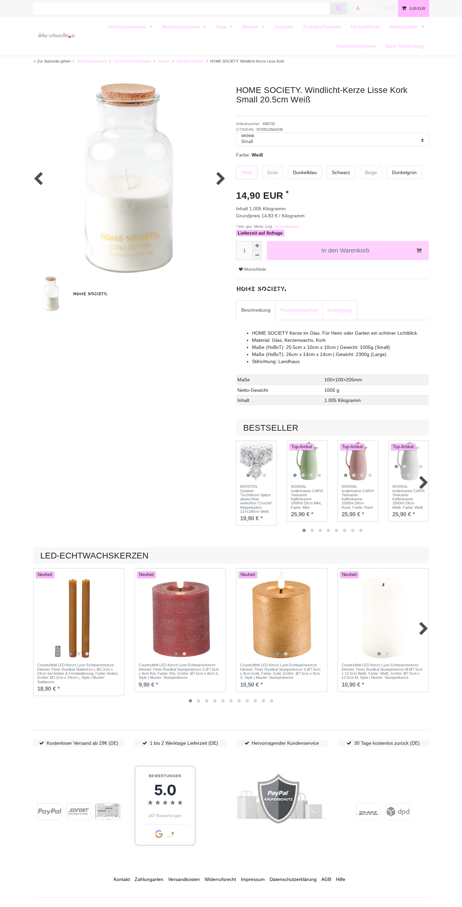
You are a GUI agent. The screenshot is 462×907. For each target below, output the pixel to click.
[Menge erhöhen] (257, 245)
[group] (256, 461)
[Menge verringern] (257, 255)
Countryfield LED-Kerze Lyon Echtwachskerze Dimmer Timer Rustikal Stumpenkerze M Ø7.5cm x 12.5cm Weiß (382, 671)
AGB (326, 879)
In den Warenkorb (345, 250)
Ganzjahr (284, 26)
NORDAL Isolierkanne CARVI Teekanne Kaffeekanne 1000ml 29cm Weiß (408, 496)
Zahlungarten (149, 879)
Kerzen (163, 61)
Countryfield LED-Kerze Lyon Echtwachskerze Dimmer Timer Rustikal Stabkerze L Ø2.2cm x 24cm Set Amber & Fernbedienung (77, 673)
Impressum (253, 879)
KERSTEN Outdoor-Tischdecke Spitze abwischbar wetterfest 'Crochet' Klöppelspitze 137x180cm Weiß (256, 499)
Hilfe (340, 879)
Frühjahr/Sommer (322, 26)
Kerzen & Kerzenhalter (132, 61)
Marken (251, 26)
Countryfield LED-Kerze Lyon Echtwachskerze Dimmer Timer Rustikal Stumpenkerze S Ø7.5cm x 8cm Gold (280, 671)
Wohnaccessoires (127, 26)
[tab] (256, 310)
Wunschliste (254, 269)
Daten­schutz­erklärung (293, 879)
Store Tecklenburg (404, 46)
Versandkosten (286, 226)
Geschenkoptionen (356, 46)
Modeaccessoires (181, 26)
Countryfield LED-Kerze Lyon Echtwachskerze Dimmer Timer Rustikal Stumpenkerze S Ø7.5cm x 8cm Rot (179, 671)
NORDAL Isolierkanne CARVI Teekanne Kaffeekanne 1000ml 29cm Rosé (358, 496)
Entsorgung (339, 310)
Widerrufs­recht (220, 879)
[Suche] (338, 9)
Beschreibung (256, 310)
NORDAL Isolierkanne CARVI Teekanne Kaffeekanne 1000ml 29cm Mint (307, 496)
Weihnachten (404, 26)
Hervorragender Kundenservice (285, 743)
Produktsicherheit (299, 310)
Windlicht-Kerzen (190, 61)
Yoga (221, 26)
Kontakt (122, 879)
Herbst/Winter (365, 26)
